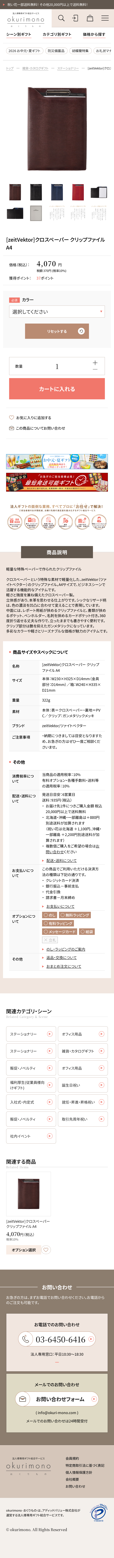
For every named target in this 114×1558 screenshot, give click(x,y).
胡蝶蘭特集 (80, 50)
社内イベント (20, 1136)
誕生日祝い (71, 1085)
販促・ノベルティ (23, 1068)
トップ (10, 68)
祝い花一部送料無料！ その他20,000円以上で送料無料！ (47, 4)
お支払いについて (60, 906)
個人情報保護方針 (79, 1472)
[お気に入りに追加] (46, 1250)
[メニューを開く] (105, 18)
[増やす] (95, 362)
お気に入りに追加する (33, 417)
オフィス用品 (72, 1034)
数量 (19, 366)
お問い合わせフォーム (60, 1399)
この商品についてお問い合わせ (40, 428)
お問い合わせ (75, 1486)
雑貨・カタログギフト (35, 68)
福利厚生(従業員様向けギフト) (27, 1085)
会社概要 (72, 1479)
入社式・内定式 (22, 1102)
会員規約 (72, 1458)
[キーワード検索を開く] (61, 18)
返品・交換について (61, 957)
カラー (22, 300)
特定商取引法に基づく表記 (85, 1465)
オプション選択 (24, 1249)
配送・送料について (61, 860)
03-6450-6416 (61, 1339)
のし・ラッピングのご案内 (65, 949)
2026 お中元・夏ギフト (24, 50)
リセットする (57, 331)
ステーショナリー (68, 68)
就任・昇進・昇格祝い (78, 1102)
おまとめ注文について (63, 966)
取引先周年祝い (74, 1119)
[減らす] (95, 369)
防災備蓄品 (56, 50)
